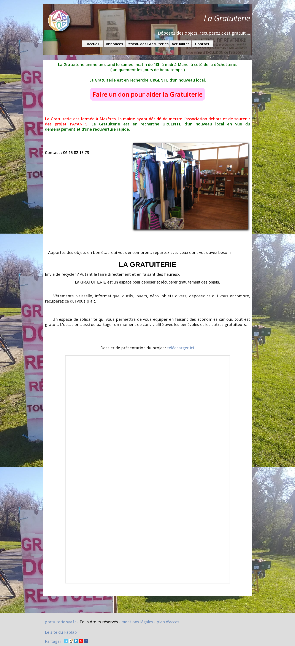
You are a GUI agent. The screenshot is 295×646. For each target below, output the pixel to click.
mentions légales (137, 621)
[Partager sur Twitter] (66, 641)
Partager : (54, 641)
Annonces (114, 43)
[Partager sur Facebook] (86, 641)
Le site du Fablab (61, 632)
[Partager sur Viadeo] (71, 641)
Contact (202, 43)
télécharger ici (180, 347)
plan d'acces (168, 621)
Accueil (93, 43)
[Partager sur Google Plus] (81, 641)
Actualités (181, 43)
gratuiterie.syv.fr (60, 621)
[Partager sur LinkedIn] (76, 641)
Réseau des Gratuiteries (147, 43)
